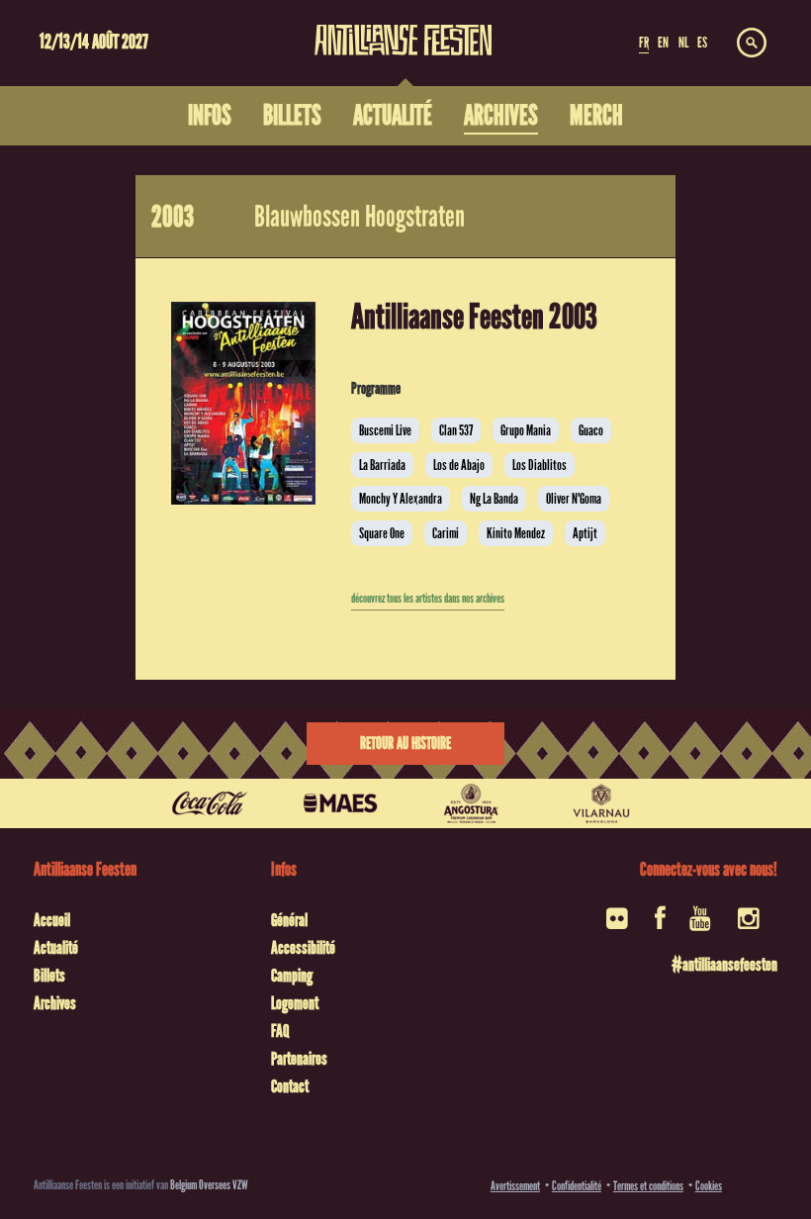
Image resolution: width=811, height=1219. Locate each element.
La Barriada (382, 465)
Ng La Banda (494, 499)
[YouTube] (701, 924)
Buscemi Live (385, 430)
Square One (382, 533)
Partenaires (299, 1059)
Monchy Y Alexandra (400, 499)
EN (663, 42)
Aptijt (585, 533)
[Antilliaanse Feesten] (403, 27)
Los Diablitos (539, 465)
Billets (49, 975)
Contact (290, 1086)
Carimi (445, 533)
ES (702, 42)
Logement (294, 1003)
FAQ (280, 1031)
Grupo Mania (525, 430)
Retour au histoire (405, 743)
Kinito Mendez (516, 533)
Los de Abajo (459, 465)
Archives (55, 1003)
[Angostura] (470, 803)
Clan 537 (456, 430)
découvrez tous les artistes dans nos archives (427, 599)
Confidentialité (576, 1185)
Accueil (52, 920)
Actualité (56, 948)
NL (683, 42)
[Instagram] (750, 924)
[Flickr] (618, 924)
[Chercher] (751, 43)
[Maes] (340, 803)
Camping (292, 975)
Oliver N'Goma (573, 499)
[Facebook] (660, 924)
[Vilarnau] (601, 803)
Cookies (708, 1185)
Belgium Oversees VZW (209, 1184)
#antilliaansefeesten (724, 965)
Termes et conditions (648, 1185)
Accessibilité (303, 948)
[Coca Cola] (209, 803)
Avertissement (515, 1185)
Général (289, 920)
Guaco (591, 430)
